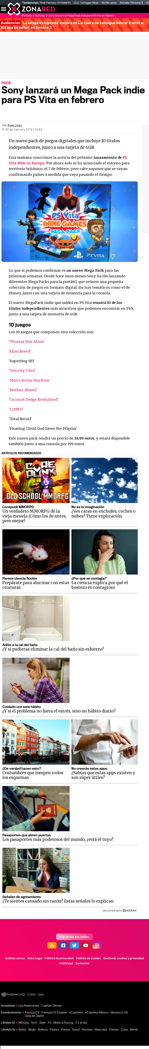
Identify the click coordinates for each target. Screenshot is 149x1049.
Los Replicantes (28, 1005)
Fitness (114, 1029)
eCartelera (76, 1012)
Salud (76, 1029)
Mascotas (101, 1029)
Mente (134, 1029)
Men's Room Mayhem (29, 380)
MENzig (23, 1022)
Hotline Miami (23, 390)
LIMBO (16, 409)
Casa (124, 1029)
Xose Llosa (14, 125)
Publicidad (66, 963)
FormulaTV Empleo (54, 1012)
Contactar (83, 963)
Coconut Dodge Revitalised (33, 399)
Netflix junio (109, 2)
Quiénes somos (15, 958)
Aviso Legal (34, 958)
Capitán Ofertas (51, 1005)
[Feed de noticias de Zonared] (52, 945)
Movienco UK (119, 1012)
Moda (32, 1029)
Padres (54, 1029)
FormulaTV (32, 1012)
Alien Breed (19, 351)
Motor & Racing (63, 1022)
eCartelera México (96, 1012)
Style (42, 1022)
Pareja (65, 1029)
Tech (34, 1022)
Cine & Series (116, 11)
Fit (49, 1022)
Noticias (77, 9)
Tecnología (97, 9)
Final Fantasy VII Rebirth (55, 2)
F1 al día (81, 1022)
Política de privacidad (59, 958)
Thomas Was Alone (27, 341)
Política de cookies (88, 958)
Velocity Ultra (22, 370)
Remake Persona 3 (131, 2)
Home (61, 9)
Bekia (22, 1029)
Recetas (87, 1029)
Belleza (43, 1029)
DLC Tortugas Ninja (86, 2)
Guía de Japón (34, 1015)
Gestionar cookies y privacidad (123, 958)
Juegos (132, 9)
